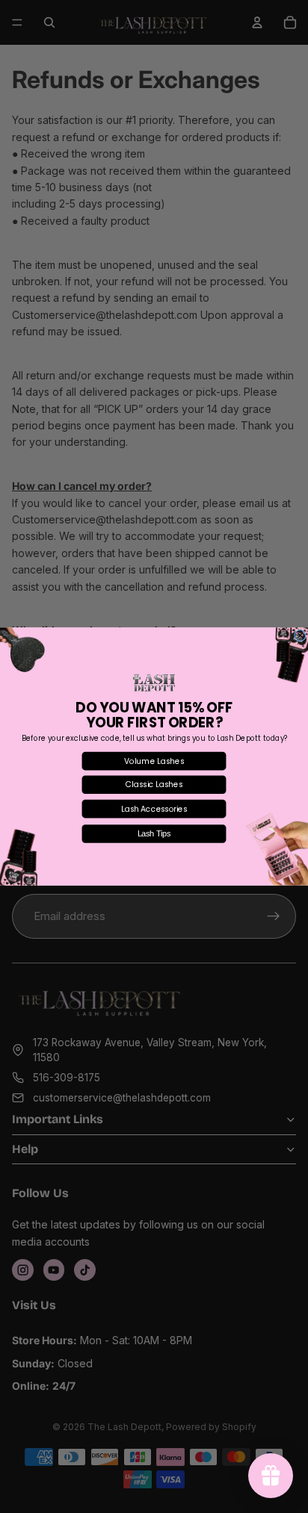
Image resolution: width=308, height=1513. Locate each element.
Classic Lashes (154, 784)
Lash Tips (154, 833)
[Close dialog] (300, 635)
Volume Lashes (154, 761)
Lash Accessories (154, 809)
